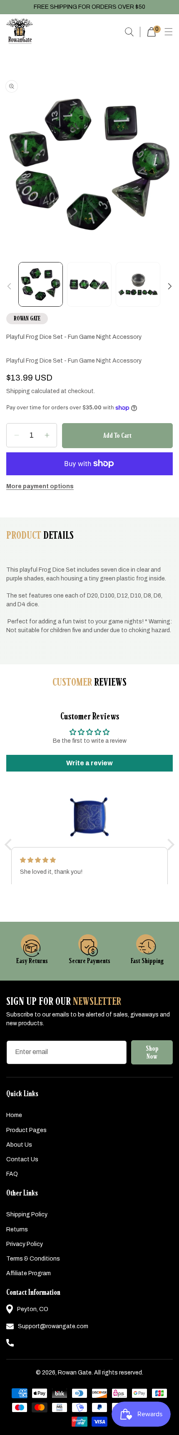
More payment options (40, 486)
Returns (17, 1229)
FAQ (12, 1174)
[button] (168, 32)
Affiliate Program (28, 1273)
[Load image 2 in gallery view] (89, 284)
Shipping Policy (26, 1214)
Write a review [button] (89, 763)
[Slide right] (170, 286)
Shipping (18, 391)
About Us (19, 1145)
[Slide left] (9, 286)
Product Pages (26, 1130)
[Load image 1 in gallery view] (40, 284)
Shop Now (152, 1052)
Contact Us (22, 1159)
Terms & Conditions (33, 1259)
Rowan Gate (75, 1372)
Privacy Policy (24, 1244)
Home (14, 1115)
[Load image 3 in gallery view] (138, 284)
